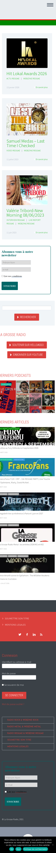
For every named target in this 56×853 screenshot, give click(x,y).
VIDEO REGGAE (13, 150)
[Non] (52, 844)
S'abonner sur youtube (28, 354)
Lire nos (13, 276)
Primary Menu (50, 5)
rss (41, 634)
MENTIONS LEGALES (15, 624)
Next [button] (53, 398)
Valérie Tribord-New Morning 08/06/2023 (25, 213)
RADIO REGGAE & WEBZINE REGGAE (25, 733)
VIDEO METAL (12, 556)
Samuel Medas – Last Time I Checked (26, 143)
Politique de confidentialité (35, 849)
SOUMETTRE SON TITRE (17, 618)
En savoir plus (42, 87)
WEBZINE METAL (13, 494)
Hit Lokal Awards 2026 (27, 73)
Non (18, 849)
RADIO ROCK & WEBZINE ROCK (22, 720)
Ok (12, 849)
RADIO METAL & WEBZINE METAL (24, 727)
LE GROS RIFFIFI (6, 384)
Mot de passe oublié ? (13, 704)
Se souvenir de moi (14, 684)
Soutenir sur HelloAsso (28, 345)
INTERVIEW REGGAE (16, 220)
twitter (20, 634)
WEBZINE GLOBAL (19, 459)
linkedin (34, 634)
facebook (27, 634)
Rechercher (28, 317)
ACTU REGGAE (13, 78)
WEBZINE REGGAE (31, 78)
